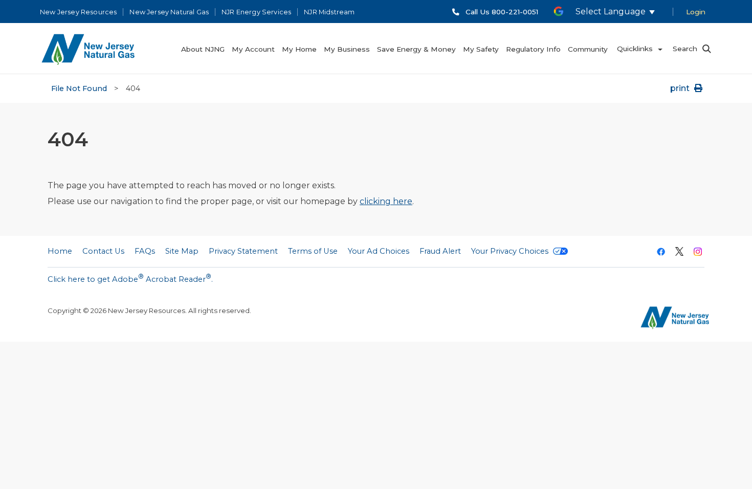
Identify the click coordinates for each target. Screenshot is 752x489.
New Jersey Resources (78, 12)
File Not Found (79, 88)
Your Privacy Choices (510, 251)
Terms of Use (313, 251)
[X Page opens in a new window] (679, 252)
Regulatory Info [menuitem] (533, 49)
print (681, 88)
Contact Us (103, 251)
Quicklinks (635, 49)
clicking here (386, 201)
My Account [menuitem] (253, 49)
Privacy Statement (243, 251)
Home (60, 251)
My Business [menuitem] (347, 49)
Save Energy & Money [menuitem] (416, 49)
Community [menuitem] (588, 49)
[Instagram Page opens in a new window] (697, 252)
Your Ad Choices (378, 251)
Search (685, 49)
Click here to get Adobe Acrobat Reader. (130, 278)
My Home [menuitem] (299, 49)
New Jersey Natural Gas (169, 12)
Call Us (502, 12)
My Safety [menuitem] (481, 49)
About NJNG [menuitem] (203, 49)
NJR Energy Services (256, 12)
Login (695, 12)
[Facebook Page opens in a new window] (661, 252)
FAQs (145, 251)
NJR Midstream (329, 12)
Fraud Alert (440, 251)
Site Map (181, 251)
